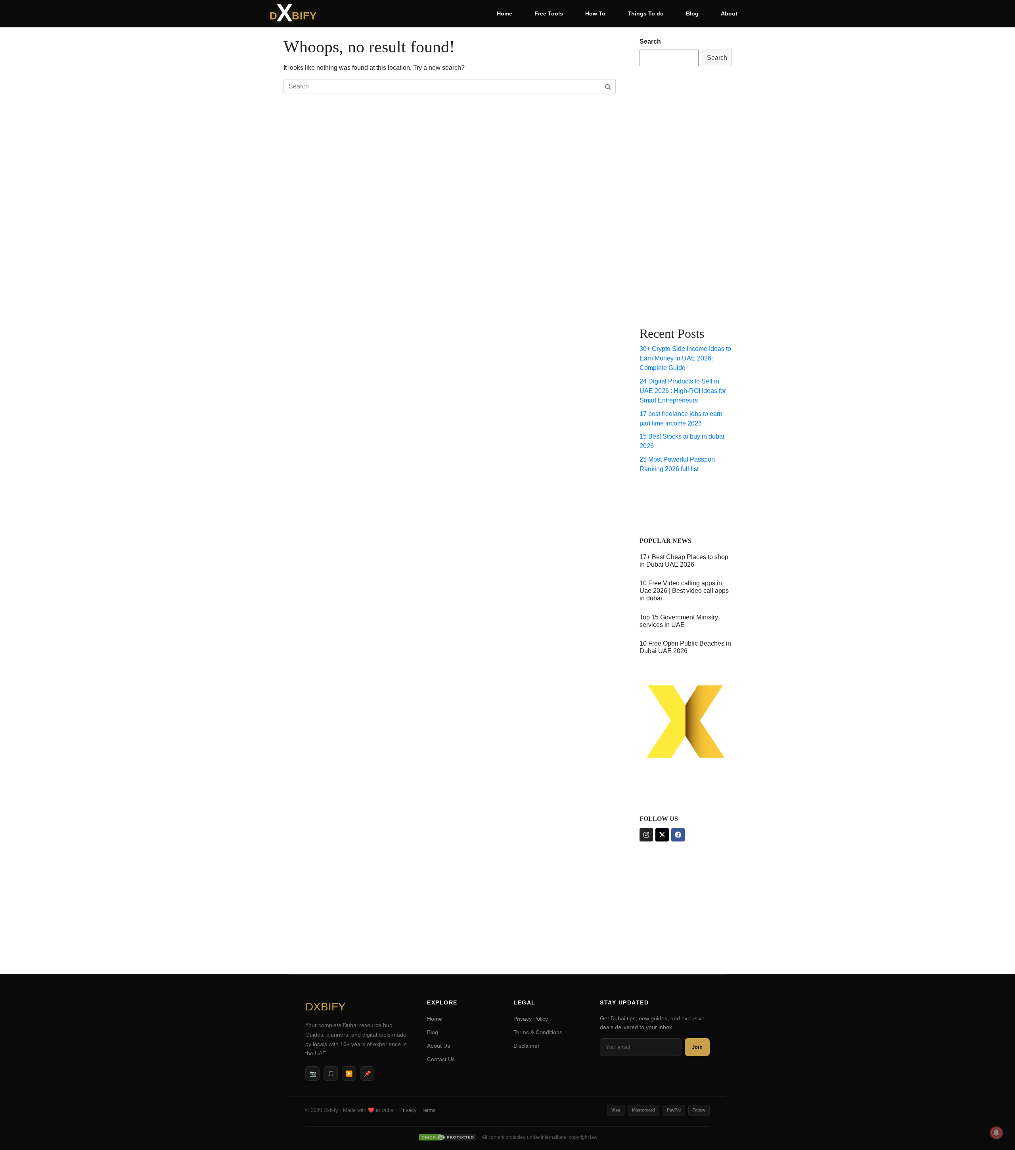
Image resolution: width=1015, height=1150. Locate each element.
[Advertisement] (671, 195)
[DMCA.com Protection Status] (447, 1137)
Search (650, 41)
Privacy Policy (530, 1019)
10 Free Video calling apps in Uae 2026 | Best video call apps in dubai (684, 591)
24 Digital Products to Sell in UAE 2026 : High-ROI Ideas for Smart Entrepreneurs (683, 391)
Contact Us (441, 1059)
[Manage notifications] (996, 1132)
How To (595, 13)
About (729, 13)
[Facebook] (678, 834)
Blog (692, 13)
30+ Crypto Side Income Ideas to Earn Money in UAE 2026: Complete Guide (685, 358)
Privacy (408, 1110)
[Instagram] (646, 834)
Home (504, 13)
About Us (438, 1046)
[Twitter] (662, 834)
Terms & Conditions (537, 1032)
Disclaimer (526, 1046)
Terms (428, 1110)
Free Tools (548, 13)
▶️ (349, 1073)
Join (697, 1047)
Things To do (646, 13)
